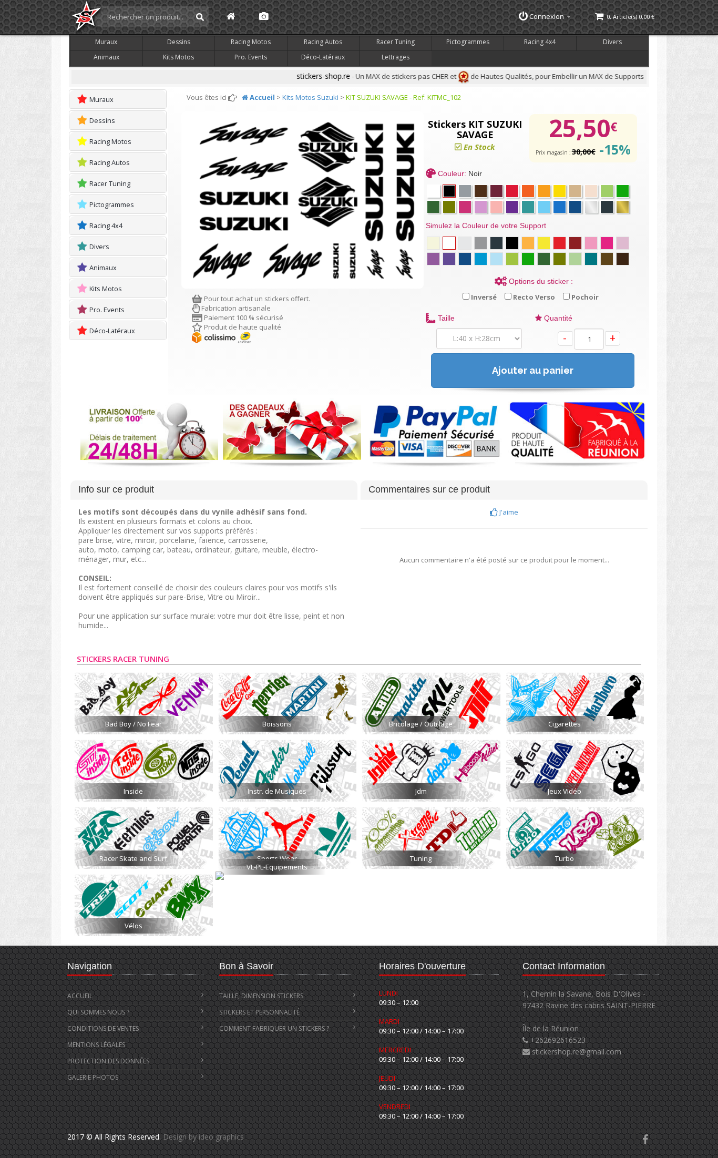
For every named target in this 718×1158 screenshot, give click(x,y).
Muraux (106, 41)
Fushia (606, 243)
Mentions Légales (96, 1044)
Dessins (178, 41)
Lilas (622, 243)
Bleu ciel (496, 258)
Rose (591, 243)
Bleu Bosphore (464, 258)
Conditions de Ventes (103, 1028)
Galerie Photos (92, 1077)
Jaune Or (528, 243)
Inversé (483, 297)
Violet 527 (512, 206)
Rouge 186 (512, 191)
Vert (512, 258)
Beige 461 (575, 191)
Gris (480, 243)
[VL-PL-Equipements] (288, 884)
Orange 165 (528, 191)
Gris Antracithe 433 (606, 206)
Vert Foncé (433, 206)
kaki (449, 206)
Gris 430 (464, 191)
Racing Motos (251, 41)
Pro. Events (250, 57)
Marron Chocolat (480, 191)
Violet (433, 258)
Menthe (575, 258)
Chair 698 (591, 191)
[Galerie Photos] (263, 16)
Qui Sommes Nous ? (98, 1012)
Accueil (80, 995)
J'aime (508, 512)
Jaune (543, 243)
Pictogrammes (467, 41)
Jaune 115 (559, 191)
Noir (449, 191)
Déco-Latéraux (323, 57)
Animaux (106, 57)
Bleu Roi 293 (559, 206)
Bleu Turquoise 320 (528, 206)
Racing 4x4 (540, 41)
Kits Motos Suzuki (310, 97)
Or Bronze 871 (622, 206)
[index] (231, 16)
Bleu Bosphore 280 (575, 206)
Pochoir (584, 297)
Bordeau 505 (496, 191)
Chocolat (606, 258)
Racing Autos (323, 41)
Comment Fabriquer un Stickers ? (274, 1028)
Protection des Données (108, 1061)
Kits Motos (178, 57)
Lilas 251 (480, 206)
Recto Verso (533, 297)
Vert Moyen (528, 258)
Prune (575, 243)
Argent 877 (591, 206)
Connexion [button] (547, 16)
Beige (433, 243)
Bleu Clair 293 (543, 206)
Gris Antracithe (496, 243)
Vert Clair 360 (606, 191)
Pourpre (449, 258)
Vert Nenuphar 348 (622, 191)
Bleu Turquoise (591, 258)
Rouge (559, 243)
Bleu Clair (480, 258)
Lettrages (395, 57)
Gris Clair (464, 243)
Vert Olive (559, 258)
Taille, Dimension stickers (261, 995)
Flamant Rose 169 (496, 206)
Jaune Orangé (543, 191)
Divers (612, 41)
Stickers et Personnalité (259, 1012)
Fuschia (464, 206)
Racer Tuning (395, 41)
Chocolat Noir (622, 258)
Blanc (433, 191)
